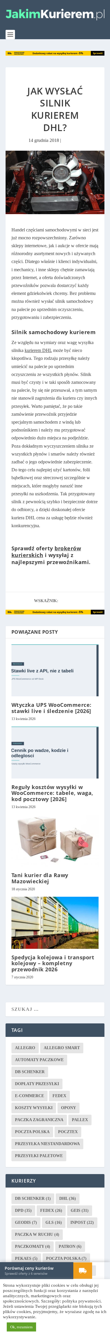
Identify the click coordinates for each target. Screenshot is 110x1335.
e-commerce (29, 1095)
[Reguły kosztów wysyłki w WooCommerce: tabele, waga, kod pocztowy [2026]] (55, 752)
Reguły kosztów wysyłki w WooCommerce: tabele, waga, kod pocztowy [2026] (52, 792)
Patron (70, 1246)
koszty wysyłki (34, 1107)
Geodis (26, 1222)
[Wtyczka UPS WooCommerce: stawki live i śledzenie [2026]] (55, 670)
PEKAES (26, 1258)
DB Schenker (30, 1071)
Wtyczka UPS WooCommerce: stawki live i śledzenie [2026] (51, 707)
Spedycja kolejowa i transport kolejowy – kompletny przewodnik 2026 (52, 962)
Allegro (25, 1047)
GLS (53, 1222)
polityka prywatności (81, 1301)
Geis (80, 1210)
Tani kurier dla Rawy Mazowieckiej (39, 877)
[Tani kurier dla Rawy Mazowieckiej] (55, 840)
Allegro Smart (62, 1047)
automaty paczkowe (39, 1059)
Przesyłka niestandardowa (47, 1143)
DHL (67, 1198)
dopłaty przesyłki (37, 1083)
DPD (23, 1210)
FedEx (59, 1095)
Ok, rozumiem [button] (21, 1327)
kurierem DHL (38, 350)
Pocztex (68, 1131)
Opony (68, 1107)
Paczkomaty (32, 1246)
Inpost (82, 1222)
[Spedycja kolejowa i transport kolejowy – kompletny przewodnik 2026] (55, 922)
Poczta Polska (32, 1131)
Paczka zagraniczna (39, 1119)
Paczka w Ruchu (37, 1234)
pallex (80, 1119)
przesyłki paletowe (39, 1155)
